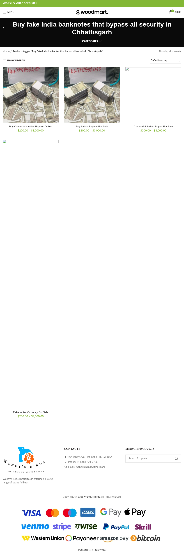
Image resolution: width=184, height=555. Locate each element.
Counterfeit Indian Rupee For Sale (153, 126)
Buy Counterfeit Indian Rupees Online (30, 126)
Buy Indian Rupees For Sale (92, 126)
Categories (90, 41)
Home (6, 51)
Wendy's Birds (92, 497)
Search (176, 459)
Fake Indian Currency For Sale (30, 412)
